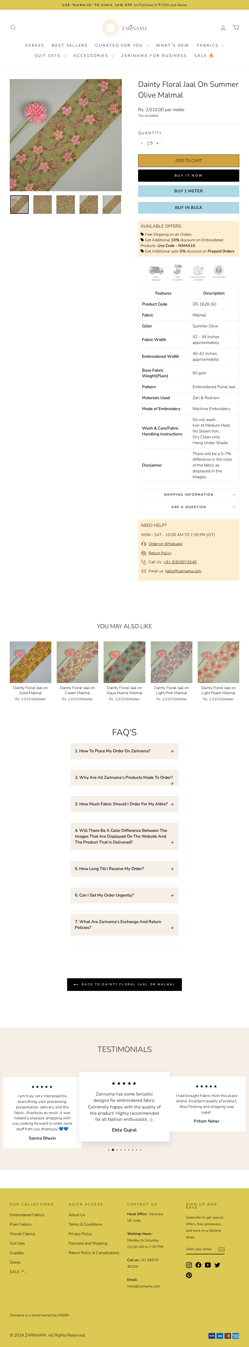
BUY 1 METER (188, 191)
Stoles (15, 1262)
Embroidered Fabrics (27, 1215)
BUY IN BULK (189, 207)
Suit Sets (48, 55)
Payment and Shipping (88, 1243)
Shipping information (188, 494)
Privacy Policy (80, 1234)
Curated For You (120, 45)
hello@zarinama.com (183, 571)
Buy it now (189, 175)
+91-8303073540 (180, 562)
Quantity (150, 133)
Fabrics (209, 45)
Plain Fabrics (21, 1224)
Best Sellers (70, 45)
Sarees (34, 45)
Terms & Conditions (85, 1224)
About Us (77, 1215)
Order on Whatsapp (165, 544)
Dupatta (16, 1253)
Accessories (91, 55)
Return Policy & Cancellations (94, 1253)
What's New (173, 45)
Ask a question (188, 507)
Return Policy (160, 553)
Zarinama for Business (154, 55)
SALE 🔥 (204, 55)
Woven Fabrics (22, 1234)
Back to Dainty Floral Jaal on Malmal (128, 984)
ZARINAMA (35, 1335)
